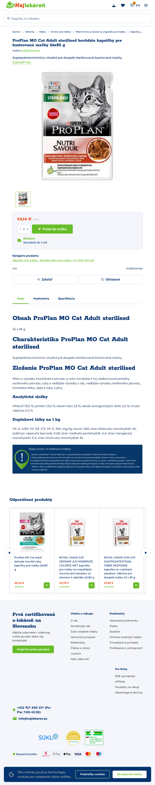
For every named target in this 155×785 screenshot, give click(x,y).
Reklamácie (78, 642)
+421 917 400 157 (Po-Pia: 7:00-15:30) (34, 710)
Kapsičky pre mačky (25, 260)
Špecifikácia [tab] (66, 298)
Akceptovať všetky (129, 774)
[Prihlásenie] (114, 5)
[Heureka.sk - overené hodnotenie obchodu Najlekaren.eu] (73, 738)
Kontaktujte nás (80, 626)
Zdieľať (47, 279)
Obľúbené (112, 279)
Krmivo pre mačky (61, 31)
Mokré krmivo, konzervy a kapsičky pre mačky (101, 31)
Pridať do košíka (55, 229)
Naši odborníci (80, 659)
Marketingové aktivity (129, 692)
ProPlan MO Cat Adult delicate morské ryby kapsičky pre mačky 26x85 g (31, 563)
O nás (74, 620)
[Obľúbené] (123, 5)
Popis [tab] (20, 298)
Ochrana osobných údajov (126, 637)
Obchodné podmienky (124, 620)
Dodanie (115, 631)
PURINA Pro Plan (30, 50)
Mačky (42, 31)
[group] (32, 550)
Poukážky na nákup (127, 687)
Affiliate (120, 681)
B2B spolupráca (125, 676)
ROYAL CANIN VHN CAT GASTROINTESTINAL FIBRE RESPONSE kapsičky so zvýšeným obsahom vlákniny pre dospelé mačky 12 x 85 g (120, 567)
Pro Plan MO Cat (83, 260)
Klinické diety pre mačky (56, 260)
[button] (47, 585)
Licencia (76, 653)
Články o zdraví (80, 648)
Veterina (30, 31)
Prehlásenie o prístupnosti (126, 648)
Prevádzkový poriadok (124, 642)
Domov (16, 31)
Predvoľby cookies (92, 774)
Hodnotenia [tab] (41, 298)
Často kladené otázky (84, 631)
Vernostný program (83, 637)
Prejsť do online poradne (33, 649)
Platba (113, 626)
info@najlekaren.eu (33, 718)
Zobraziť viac (21, 62)
